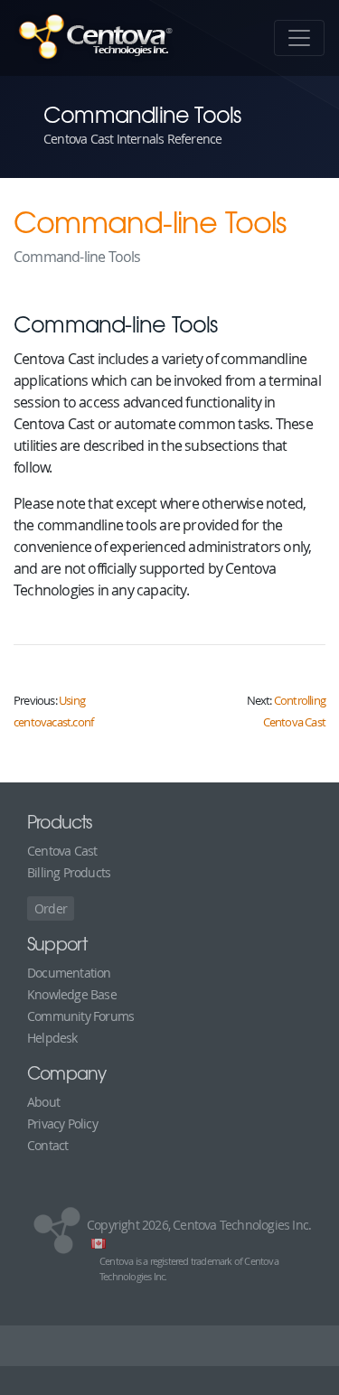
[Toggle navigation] (299, 38)
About (43, 1101)
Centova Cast (62, 850)
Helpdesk (52, 1037)
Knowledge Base (72, 994)
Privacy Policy (62, 1123)
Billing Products (68, 872)
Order (50, 908)
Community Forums (80, 1016)
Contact (47, 1145)
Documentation (69, 972)
